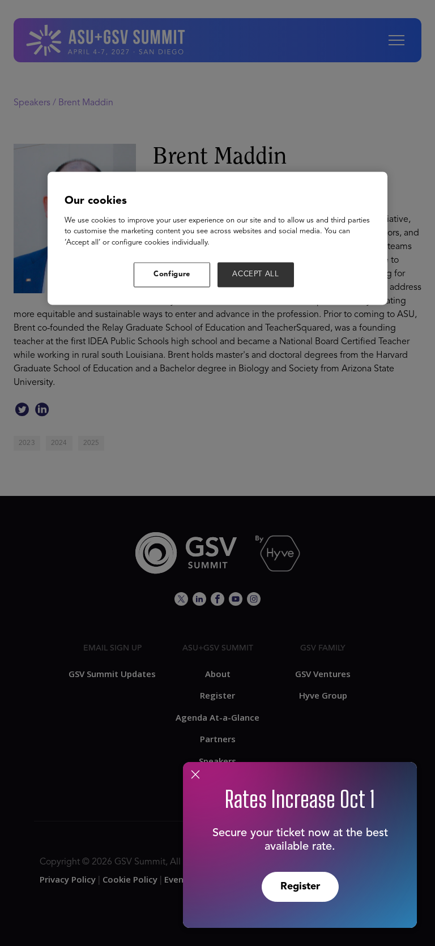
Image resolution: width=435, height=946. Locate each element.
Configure (171, 275)
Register (300, 886)
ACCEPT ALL (255, 275)
